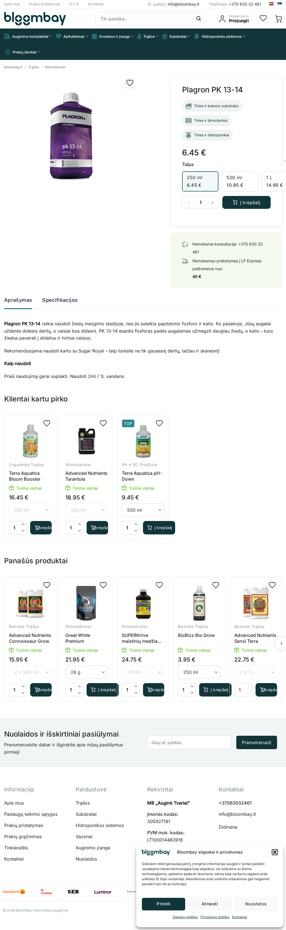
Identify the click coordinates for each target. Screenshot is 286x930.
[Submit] (198, 19)
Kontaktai (239, 917)
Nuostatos (256, 903)
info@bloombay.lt (237, 814)
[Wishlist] (263, 18)
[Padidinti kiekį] (23, 524)
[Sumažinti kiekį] (23, 531)
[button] (275, 852)
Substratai (177, 36)
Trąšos (149, 36)
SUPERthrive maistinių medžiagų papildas (142, 638)
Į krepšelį (250, 202)
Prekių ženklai (24, 52)
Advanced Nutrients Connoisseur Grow (30, 638)
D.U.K (74, 4)
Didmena (228, 827)
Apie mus (12, 4)
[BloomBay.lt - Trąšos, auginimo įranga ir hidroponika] (35, 18)
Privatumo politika (215, 917)
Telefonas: (235, 4)
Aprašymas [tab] (18, 300)
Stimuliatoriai (55, 67)
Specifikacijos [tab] (60, 300)
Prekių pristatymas (44, 4)
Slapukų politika (185, 917)
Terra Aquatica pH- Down (142, 476)
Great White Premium (77, 638)
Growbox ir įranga (114, 36)
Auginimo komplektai (30, 36)
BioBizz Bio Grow (196, 635)
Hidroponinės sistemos (222, 36)
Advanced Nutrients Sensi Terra (255, 638)
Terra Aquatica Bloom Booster (24, 476)
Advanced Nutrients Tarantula (86, 476)
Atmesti (210, 903)
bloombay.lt (13, 67)
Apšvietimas (73, 36)
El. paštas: (173, 4)
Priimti (163, 903)
